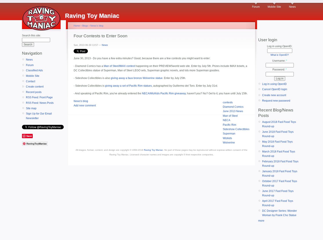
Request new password (276, 100)
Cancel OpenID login (274, 89)
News (292, 6)
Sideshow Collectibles (236, 129)
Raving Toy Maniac (153, 150)
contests (228, 102)
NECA (226, 120)
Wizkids (227, 138)
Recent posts (34, 92)
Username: (279, 60)
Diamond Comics (233, 106)
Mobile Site (274, 6)
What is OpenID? (279, 55)
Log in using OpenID (274, 84)
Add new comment (85, 105)
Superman (229, 133)
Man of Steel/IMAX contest (119, 66)
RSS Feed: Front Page (39, 97)
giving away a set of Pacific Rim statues (128, 85)
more (261, 220)
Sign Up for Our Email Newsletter (39, 116)
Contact (30, 81)
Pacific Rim (229, 124)
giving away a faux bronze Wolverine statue (137, 78)
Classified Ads (34, 70)
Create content (35, 86)
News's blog (96, 25)
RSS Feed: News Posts (40, 102)
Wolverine (229, 142)
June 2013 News (233, 111)
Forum (256, 6)
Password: (279, 69)
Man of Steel (230, 115)
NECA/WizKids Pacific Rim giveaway (164, 93)
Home (77, 25)
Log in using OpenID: (279, 46)
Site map (31, 108)
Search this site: (31, 35)
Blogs (85, 25)
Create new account (274, 95)
